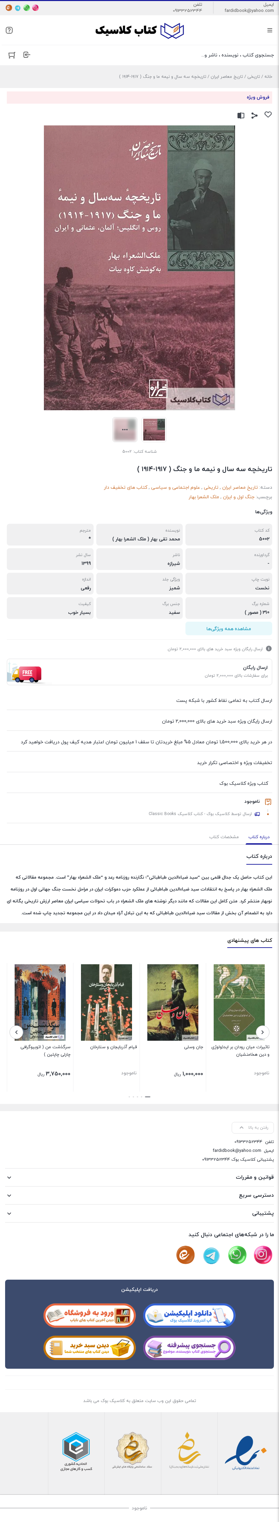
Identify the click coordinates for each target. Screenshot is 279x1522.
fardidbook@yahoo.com (249, 11)
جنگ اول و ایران (239, 497)
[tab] (259, 837)
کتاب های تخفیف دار (125, 487)
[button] (147, 1096)
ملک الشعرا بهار (203, 497)
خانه (268, 77)
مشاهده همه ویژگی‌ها (229, 629)
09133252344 (187, 11)
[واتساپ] (26, 8)
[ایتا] (9, 8)
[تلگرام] (17, 8)
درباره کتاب (258, 837)
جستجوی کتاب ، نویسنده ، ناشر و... (237, 55)
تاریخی (253, 77)
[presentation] (262, 1032)
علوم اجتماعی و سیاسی (175, 487)
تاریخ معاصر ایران (227, 77)
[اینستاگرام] (35, 8)
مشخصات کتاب (224, 837)
